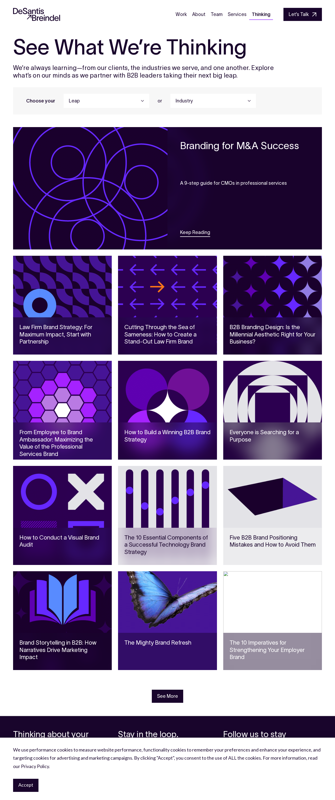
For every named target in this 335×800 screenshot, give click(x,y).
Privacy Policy (35, 766)
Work (181, 14)
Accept (25, 785)
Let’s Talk (299, 14)
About (198, 14)
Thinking (261, 14)
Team (216, 14)
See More (167, 696)
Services (237, 14)
